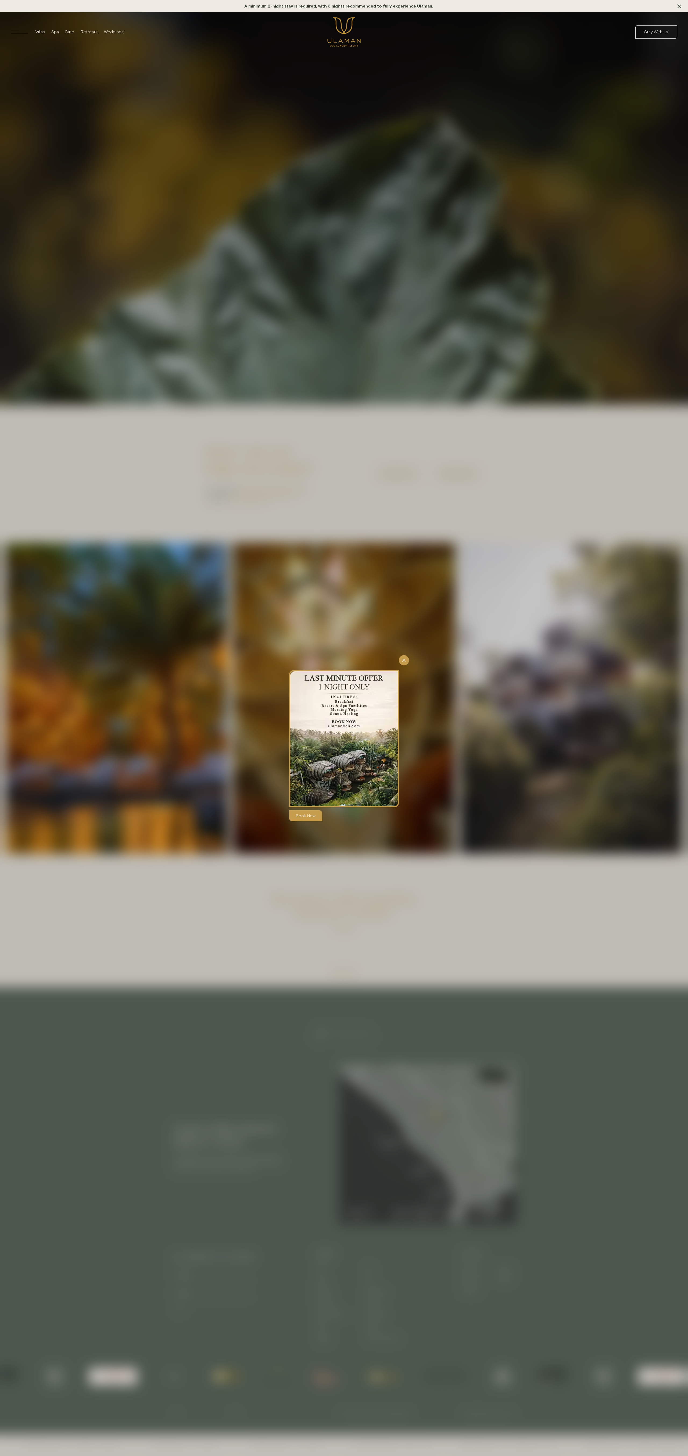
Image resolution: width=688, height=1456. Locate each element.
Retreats (89, 31)
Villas (40, 31)
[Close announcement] (679, 6)
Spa (55, 31)
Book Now (306, 815)
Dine (69, 31)
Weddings (114, 31)
